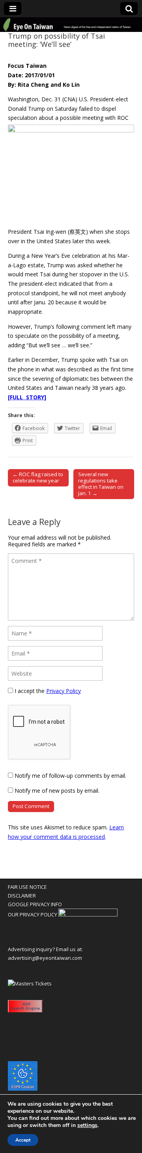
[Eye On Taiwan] (71, 25)
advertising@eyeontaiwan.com (45, 957)
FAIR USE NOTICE (27, 886)
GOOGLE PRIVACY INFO (35, 904)
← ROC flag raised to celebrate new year (38, 477)
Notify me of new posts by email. (57, 790)
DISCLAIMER (22, 895)
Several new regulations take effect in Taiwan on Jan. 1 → (100, 484)
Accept (22, 1140)
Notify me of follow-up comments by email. (70, 775)
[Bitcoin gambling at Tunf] (88, 914)
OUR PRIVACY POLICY (32, 914)
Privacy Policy (63, 691)
